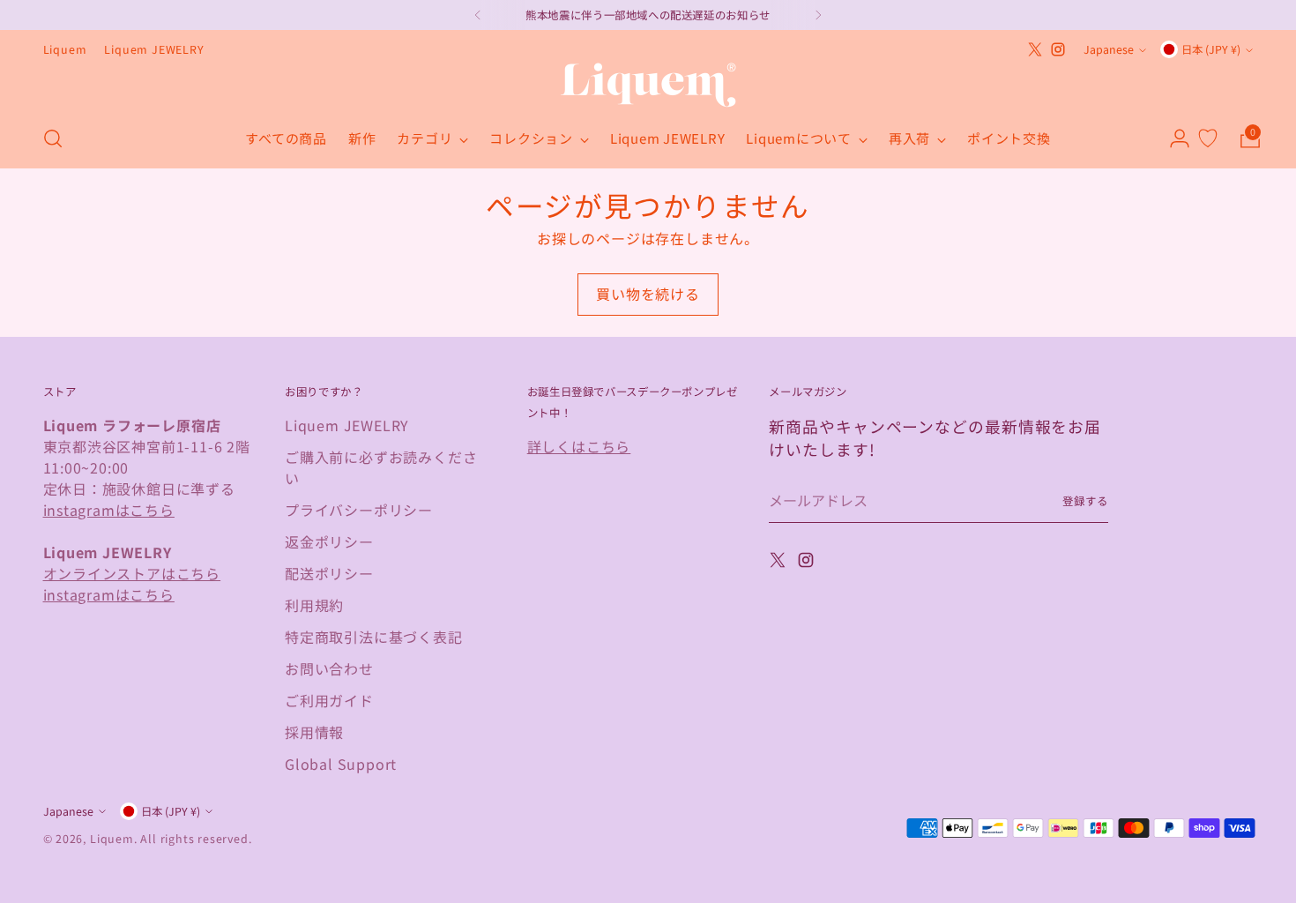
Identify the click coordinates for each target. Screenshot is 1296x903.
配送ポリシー (329, 573)
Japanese (1109, 49)
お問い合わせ (329, 668)
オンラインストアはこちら (132, 573)
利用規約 (314, 605)
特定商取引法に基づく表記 (374, 636)
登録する (1085, 501)
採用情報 (314, 732)
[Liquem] (648, 85)
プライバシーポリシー (359, 509)
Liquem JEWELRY (347, 425)
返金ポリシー (329, 541)
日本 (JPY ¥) (1210, 49)
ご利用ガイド (329, 700)
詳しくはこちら (579, 446)
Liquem (112, 839)
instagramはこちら (109, 509)
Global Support (341, 763)
